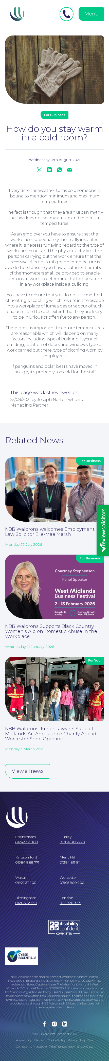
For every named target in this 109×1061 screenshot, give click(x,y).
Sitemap (39, 1040)
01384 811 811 (70, 862)
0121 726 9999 (26, 903)
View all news (28, 771)
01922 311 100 (26, 882)
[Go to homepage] (16, 14)
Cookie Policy (56, 1040)
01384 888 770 (72, 842)
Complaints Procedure (31, 1046)
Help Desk (86, 1040)
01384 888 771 (27, 862)
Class (89, 1046)
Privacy (73, 1040)
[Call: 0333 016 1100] (67, 14)
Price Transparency (62, 1046)
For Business (54, 115)
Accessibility (23, 1040)
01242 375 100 (26, 842)
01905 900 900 (72, 882)
